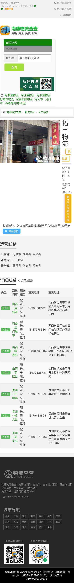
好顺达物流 (11, 95)
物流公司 (30, 112)
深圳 (7, 527)
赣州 (41, 522)
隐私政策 (60, 571)
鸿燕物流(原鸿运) (15, 103)
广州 (49, 522)
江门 (41, 527)
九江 (16, 522)
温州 (24, 516)
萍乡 (7, 522)
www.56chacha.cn (30, 571)
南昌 (58, 516)
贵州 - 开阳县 (15, 394)
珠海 (16, 527)
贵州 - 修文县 (15, 415)
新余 (24, 522)
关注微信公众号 (63, 3)
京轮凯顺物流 (24, 99)
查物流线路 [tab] (11, 48)
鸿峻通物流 (27, 95)
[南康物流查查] (19, 30)
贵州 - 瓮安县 (15, 437)
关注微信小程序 (63, 9)
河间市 (39, 99)
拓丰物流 (43, 112)
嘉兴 (33, 516)
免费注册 (9, 9)
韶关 (58, 522)
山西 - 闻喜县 (15, 351)
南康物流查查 (14, 112)
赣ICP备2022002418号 (34, 575)
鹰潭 (33, 522)
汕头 (24, 527)
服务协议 (48, 571)
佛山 (33, 527)
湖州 (41, 516)
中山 (49, 527)
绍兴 (49, 516)
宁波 (16, 516)
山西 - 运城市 (15, 308)
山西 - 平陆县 (15, 372)
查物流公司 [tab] (11, 42)
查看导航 (12, 231)
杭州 (7, 516)
